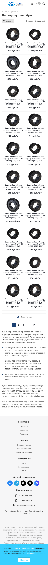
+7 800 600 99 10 (25, 500)
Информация (24, 458)
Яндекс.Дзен (23, 483)
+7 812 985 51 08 (25, 495)
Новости (24, 426)
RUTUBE (30, 483)
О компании (24, 422)
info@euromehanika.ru (26, 505)
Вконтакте (10, 483)
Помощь (24, 440)
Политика (24, 434)
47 (34, 325)
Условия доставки (24, 448)
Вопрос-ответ (24, 467)
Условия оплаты (24, 445)
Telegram (16, 483)
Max (36, 483)
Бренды (24, 470)
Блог (24, 463)
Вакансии (24, 430)
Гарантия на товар (24, 452)
